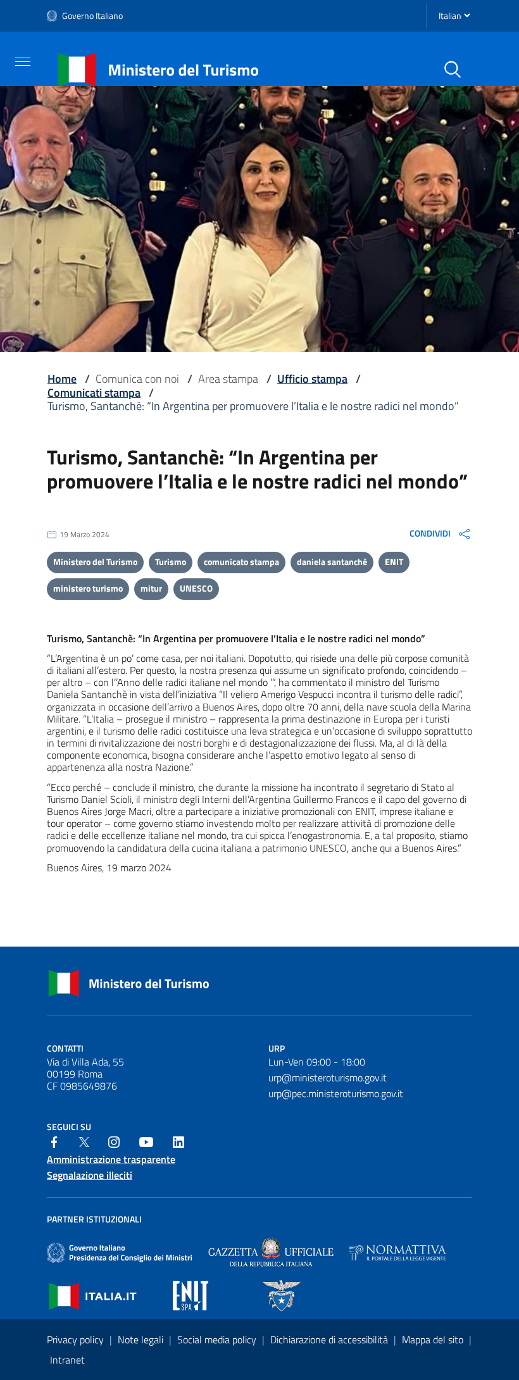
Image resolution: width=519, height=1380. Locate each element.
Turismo (170, 561)
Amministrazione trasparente (111, 1159)
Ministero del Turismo (95, 561)
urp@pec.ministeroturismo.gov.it (335, 1093)
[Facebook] (54, 1140)
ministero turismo (88, 588)
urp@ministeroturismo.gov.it (327, 1077)
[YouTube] (146, 1140)
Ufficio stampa (312, 378)
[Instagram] (114, 1140)
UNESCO (196, 588)
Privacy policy (76, 1339)
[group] (441, 534)
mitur (151, 588)
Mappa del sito (434, 1339)
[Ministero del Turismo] (158, 68)
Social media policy (218, 1339)
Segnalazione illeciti (89, 1175)
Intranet (67, 1359)
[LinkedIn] (178, 1140)
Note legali (142, 1339)
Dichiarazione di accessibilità (330, 1339)
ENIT (394, 561)
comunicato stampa (241, 561)
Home (62, 378)
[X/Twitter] (84, 1140)
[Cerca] (452, 69)
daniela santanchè (332, 561)
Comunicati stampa (94, 392)
